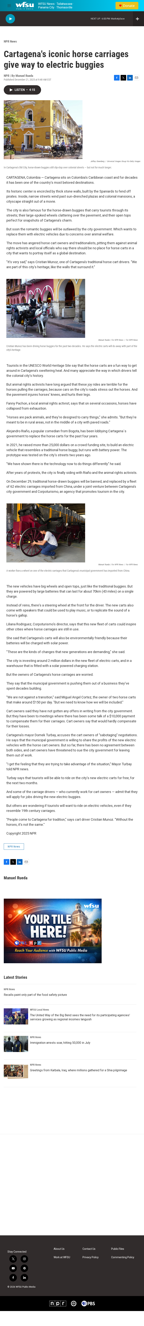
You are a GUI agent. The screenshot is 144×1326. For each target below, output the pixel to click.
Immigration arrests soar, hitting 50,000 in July (60, 1043)
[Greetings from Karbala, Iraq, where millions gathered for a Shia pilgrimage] (16, 1071)
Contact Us (88, 1249)
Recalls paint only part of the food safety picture (35, 995)
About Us (59, 1249)
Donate (129, 6)
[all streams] (138, 18)
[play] (10, 19)
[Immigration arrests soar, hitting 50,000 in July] (16, 1044)
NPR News (10, 41)
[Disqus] (72, 1185)
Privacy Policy (90, 1257)
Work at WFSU (62, 1257)
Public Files (117, 1249)
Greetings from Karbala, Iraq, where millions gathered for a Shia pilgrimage (78, 1070)
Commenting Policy (122, 1257)
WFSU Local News (39, 1009)
